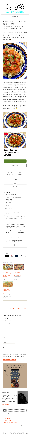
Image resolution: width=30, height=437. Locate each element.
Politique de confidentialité (10, 422)
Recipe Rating (6, 318)
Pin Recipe (16, 165)
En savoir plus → (5, 404)
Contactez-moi (7, 420)
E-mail (4, 342)
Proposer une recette (9, 416)
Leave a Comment (19, 26)
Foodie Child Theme (18, 432)
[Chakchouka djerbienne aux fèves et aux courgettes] (8, 284)
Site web (5, 347)
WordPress (16, 435)
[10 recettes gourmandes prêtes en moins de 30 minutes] (8, 267)
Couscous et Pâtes (14, 302)
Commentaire (6, 323)
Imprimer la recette (16, 161)
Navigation (15, 16)
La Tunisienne (15, 7)
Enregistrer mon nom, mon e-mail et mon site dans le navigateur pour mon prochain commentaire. (14, 355)
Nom (4, 337)
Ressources (7, 418)
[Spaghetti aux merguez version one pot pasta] (19, 267)
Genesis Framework (18, 433)
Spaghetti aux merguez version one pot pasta (18, 274)
